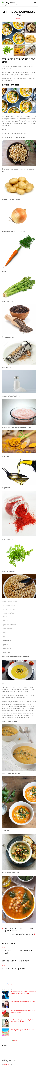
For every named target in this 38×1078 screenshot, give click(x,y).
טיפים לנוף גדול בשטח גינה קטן (22, 934)
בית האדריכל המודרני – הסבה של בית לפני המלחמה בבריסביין (19, 930)
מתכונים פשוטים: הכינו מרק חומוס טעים (19, 13)
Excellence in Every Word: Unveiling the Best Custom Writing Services (23, 1020)
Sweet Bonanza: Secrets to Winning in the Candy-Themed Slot (22, 1030)
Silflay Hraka (6, 1064)
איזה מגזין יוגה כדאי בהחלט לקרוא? (13, 968)
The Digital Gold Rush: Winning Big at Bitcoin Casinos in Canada (23, 1011)
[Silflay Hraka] (8, 2)
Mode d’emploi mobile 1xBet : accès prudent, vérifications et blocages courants (23, 992)
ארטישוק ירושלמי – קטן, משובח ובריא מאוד (16, 961)
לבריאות (18, 19)
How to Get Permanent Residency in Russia (23, 1001)
